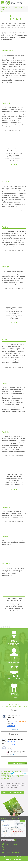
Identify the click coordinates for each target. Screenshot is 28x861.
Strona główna (4, 7)
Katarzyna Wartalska (11, 747)
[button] (12, 792)
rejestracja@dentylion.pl (13, 852)
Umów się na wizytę (7, 840)
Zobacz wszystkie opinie (14, 729)
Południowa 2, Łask (11, 844)
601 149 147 (15, 8)
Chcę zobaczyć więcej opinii (16, 763)
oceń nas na (10, 725)
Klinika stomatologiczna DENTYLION (14, 716)
